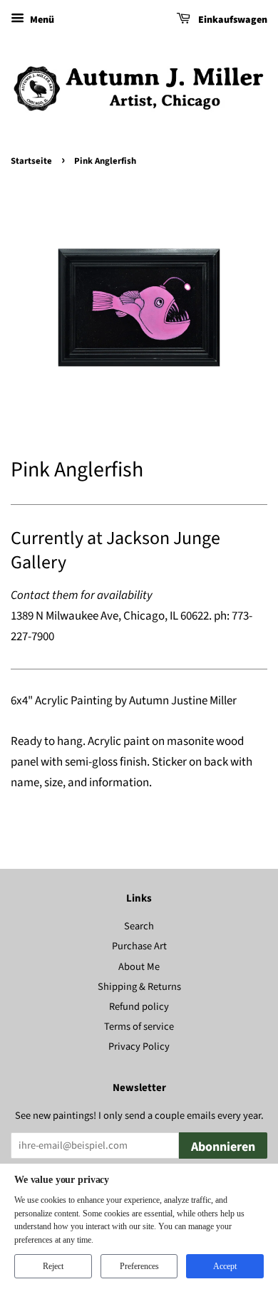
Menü (41, 20)
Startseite (31, 161)
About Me (139, 966)
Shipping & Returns (139, 986)
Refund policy (139, 1006)
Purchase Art (139, 946)
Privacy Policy (139, 1046)
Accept (225, 1266)
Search (139, 926)
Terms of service (139, 1026)
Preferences (139, 1266)
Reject (53, 1266)
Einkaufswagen (231, 20)
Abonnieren (223, 1147)
